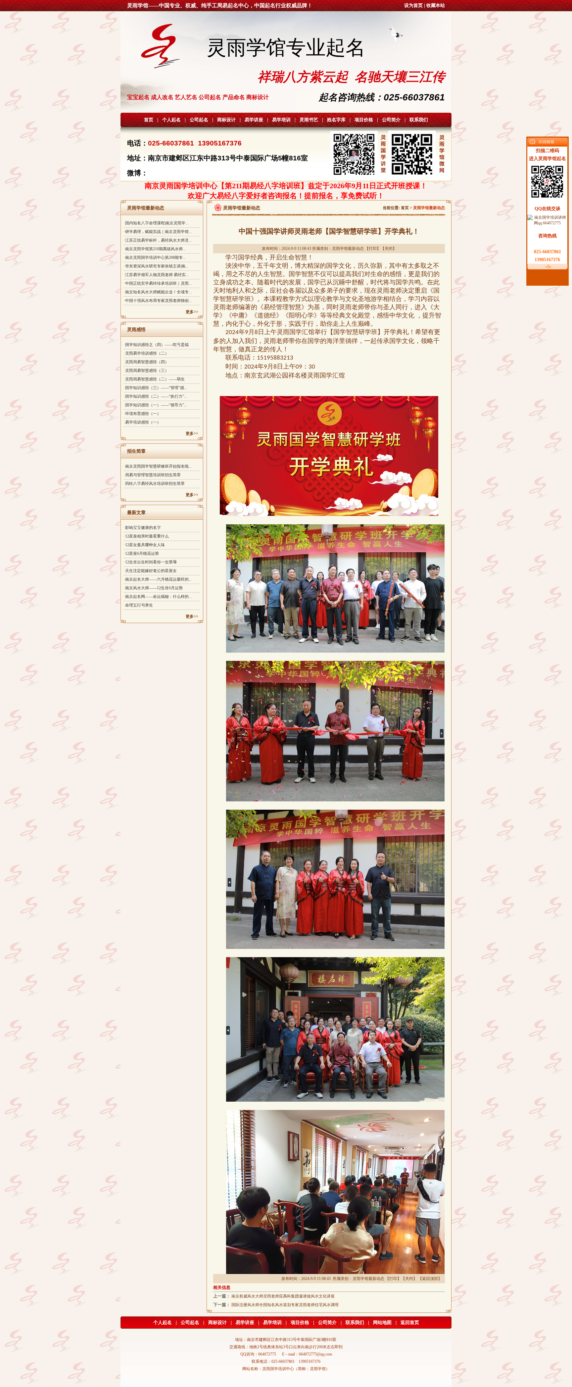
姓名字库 (336, 119)
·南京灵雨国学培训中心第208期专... (155, 257)
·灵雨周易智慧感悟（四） (146, 362)
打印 (373, 248)
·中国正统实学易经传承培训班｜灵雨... (158, 283)
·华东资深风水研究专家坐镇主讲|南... (156, 266)
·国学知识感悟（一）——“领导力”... (155, 405)
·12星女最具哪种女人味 (144, 545)
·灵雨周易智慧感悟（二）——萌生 (154, 379)
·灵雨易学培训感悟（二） (146, 353)
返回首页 (410, 1322)
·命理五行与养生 (138, 605)
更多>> (192, 312)
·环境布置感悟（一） (142, 413)
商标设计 (226, 119)
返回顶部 (430, 1278)
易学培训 (281, 119)
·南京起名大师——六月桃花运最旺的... (158, 579)
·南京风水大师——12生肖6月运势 (153, 588)
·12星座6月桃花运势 (141, 553)
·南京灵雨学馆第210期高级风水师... (155, 249)
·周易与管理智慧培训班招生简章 (152, 475)
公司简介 (391, 119)
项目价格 (364, 119)
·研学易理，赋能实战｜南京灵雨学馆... (158, 231)
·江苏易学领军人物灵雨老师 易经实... (156, 274)
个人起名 (171, 119)
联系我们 (418, 119)
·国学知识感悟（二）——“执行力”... (155, 396)
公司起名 (199, 119)
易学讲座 (254, 119)
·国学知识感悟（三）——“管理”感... (155, 387)
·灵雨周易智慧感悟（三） (146, 370)
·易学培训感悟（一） (142, 422)
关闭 (389, 248)
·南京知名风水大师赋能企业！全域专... (158, 292)
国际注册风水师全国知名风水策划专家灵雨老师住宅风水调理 (285, 1304)
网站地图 (382, 1322)
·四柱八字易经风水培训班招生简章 (154, 483)
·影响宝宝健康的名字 (142, 527)
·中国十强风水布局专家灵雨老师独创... (158, 300)
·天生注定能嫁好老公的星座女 (150, 570)
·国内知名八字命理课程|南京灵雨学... (156, 223)
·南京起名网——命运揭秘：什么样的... (158, 596)
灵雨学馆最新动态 (348, 248)
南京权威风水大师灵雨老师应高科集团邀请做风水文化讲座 (283, 1296)
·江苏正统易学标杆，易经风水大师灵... (158, 240)
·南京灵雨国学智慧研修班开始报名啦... (158, 466)
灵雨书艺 (309, 119)
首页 (148, 119)
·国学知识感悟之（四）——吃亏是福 (156, 344)
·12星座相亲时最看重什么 (146, 536)
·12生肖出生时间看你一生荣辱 (150, 562)
